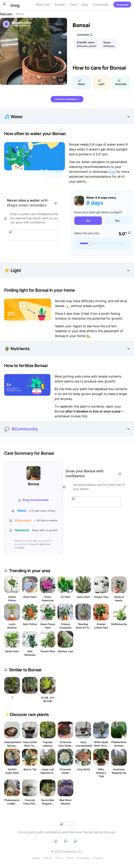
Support (36, 858)
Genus (107, 42)
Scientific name (85, 42)
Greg (112, 171)
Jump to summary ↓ (67, 99)
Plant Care (43, 4)
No (88, 220)
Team (73, 4)
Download (122, 4)
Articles (60, 4)
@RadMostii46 (21, 22)
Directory (97, 858)
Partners (47, 858)
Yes (117, 220)
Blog (85, 4)
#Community (25, 428)
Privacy (59, 858)
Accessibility (83, 858)
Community (101, 4)
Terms (70, 858)
